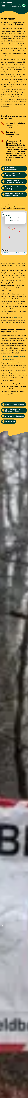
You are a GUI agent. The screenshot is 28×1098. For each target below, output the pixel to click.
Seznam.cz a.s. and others (12, 252)
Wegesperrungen (15, 220)
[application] (14, 232)
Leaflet (4, 252)
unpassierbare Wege (16, 218)
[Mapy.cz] (5, 250)
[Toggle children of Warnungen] (6, 216)
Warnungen (12, 215)
